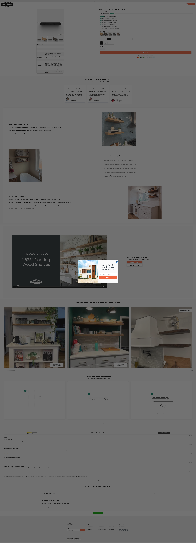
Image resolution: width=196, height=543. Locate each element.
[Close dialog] (116, 262)
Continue (108, 277)
